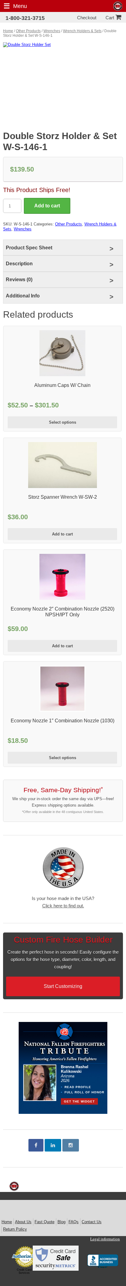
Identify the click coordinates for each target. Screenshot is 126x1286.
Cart (110, 17)
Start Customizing (63, 986)
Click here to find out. (63, 905)
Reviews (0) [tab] (19, 279)
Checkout (86, 17)
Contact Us (92, 1222)
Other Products (28, 31)
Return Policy (15, 1229)
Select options (62, 422)
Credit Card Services (24, 1271)
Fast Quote (44, 1222)
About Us (23, 1222)
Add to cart (47, 205)
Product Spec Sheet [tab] (29, 247)
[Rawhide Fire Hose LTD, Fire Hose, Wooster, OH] (102, 1261)
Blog (61, 1222)
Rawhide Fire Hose (14, 1186)
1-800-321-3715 (25, 18)
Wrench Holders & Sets (82, 31)
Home (8, 31)
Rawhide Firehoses (118, 6)
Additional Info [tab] (23, 295)
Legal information (105, 1239)
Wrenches (51, 31)
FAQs (74, 1222)
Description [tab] (19, 263)
